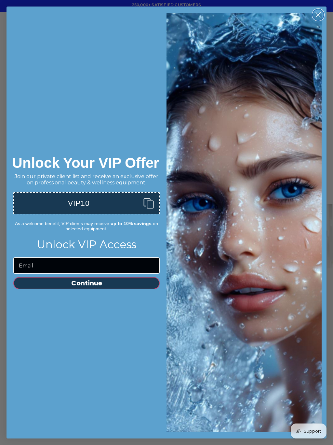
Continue (86, 283)
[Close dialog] (318, 15)
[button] (86, 203)
